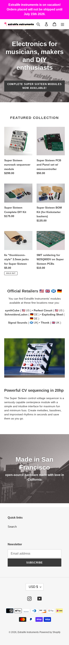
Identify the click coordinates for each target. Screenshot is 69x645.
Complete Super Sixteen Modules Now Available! (34, 86)
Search (12, 526)
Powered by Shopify (49, 632)
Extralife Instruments (28, 632)
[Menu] (62, 24)
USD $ (33, 586)
